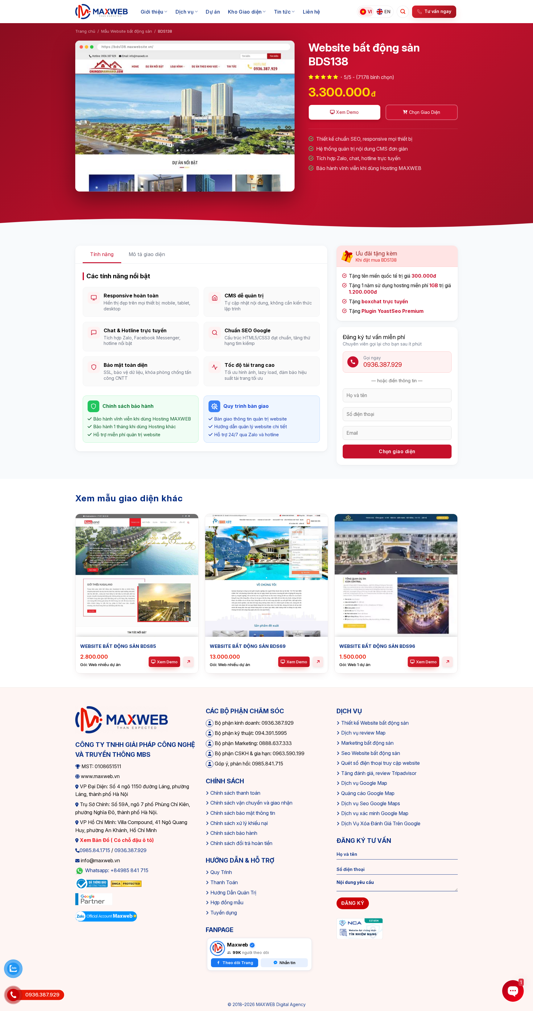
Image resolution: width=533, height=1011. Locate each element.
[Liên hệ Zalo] (13, 969)
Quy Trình (221, 872)
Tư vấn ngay (437, 11)
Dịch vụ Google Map (364, 783)
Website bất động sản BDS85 (118, 646)
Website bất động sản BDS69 (248, 646)
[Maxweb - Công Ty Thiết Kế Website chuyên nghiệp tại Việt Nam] (101, 11)
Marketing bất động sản (367, 743)
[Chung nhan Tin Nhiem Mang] (360, 928)
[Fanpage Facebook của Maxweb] (217, 948)
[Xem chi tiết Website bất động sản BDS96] (447, 662)
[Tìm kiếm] (403, 12)
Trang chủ (85, 31)
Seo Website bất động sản (370, 753)
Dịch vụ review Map (363, 733)
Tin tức (282, 12)
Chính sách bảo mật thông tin (242, 813)
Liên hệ (311, 12)
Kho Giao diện (245, 12)
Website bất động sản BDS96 (377, 646)
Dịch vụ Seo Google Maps (370, 803)
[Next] (457, 601)
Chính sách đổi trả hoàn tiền (241, 843)
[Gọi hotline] (13, 995)
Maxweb (237, 945)
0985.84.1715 (95, 850)
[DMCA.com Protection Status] (126, 883)
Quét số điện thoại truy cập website (380, 763)
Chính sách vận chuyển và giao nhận (251, 803)
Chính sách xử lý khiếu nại (239, 823)
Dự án (213, 12)
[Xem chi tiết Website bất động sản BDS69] (318, 662)
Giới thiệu (152, 12)
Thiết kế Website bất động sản (375, 723)
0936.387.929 (130, 850)
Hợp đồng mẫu (226, 902)
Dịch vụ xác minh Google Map (374, 813)
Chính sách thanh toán (235, 793)
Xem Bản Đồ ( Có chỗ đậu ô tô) (116, 840)
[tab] (102, 254)
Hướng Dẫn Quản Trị (233, 892)
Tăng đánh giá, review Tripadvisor (378, 773)
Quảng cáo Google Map (368, 793)
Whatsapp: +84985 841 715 (116, 870)
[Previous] (75, 601)
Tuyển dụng (223, 912)
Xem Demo (167, 661)
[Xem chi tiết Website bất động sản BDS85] (188, 662)
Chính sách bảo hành (233, 833)
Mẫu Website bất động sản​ (126, 31)
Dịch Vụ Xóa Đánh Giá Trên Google (380, 823)
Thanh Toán (224, 882)
